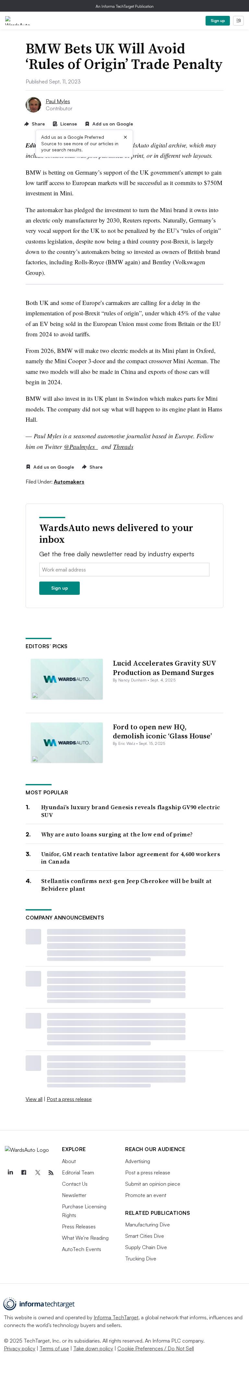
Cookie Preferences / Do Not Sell (155, 1348)
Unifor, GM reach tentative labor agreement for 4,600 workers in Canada (130, 858)
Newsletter (74, 1195)
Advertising (137, 1161)
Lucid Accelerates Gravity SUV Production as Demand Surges (164, 667)
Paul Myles (58, 101)
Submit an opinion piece (152, 1184)
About (69, 1161)
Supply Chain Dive (146, 1247)
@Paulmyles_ (81, 446)
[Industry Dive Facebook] (23, 1173)
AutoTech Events (81, 1249)
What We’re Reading (85, 1238)
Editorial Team (78, 1172)
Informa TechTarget (116, 1317)
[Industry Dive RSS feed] (51, 1173)
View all (34, 1099)
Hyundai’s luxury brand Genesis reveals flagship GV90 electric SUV (130, 811)
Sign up (218, 20)
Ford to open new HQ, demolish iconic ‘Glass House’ (162, 731)
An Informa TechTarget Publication (125, 6)
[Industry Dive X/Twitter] (37, 1173)
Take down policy (93, 1348)
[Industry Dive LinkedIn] (10, 1173)
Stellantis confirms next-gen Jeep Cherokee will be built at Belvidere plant (126, 884)
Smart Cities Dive (144, 1236)
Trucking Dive (140, 1258)
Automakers (69, 481)
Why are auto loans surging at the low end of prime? (117, 834)
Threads (123, 446)
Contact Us (75, 1184)
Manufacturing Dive (147, 1224)
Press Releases (79, 1226)
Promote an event (145, 1195)
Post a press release (69, 1099)
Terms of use (54, 1348)
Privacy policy (19, 1348)
